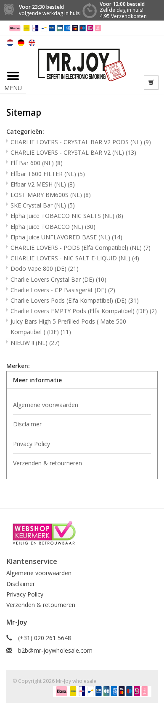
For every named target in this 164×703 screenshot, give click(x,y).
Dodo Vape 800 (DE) (45, 268)
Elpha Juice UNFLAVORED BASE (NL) (66, 237)
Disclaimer (27, 424)
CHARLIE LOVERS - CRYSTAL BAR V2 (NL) (73, 152)
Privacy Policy (31, 444)
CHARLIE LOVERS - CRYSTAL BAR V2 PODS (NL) (81, 142)
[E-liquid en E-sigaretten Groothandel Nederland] (82, 64)
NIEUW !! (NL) (35, 343)
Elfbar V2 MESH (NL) (43, 184)
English (32, 42)
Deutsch (21, 42)
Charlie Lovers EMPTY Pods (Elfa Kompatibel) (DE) (84, 311)
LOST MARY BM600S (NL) (51, 195)
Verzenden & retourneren (47, 463)
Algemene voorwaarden (45, 405)
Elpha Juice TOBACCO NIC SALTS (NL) (67, 216)
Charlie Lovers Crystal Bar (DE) (58, 279)
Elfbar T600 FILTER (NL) (48, 174)
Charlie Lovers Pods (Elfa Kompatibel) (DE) (75, 300)
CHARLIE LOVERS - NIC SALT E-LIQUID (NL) (75, 258)
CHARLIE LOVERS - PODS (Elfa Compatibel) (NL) (81, 248)
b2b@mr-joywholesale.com (55, 650)
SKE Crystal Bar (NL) (43, 205)
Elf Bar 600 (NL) (37, 163)
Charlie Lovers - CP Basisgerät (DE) (63, 290)
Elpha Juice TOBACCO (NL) (53, 227)
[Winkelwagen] (151, 82)
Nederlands (10, 42)
